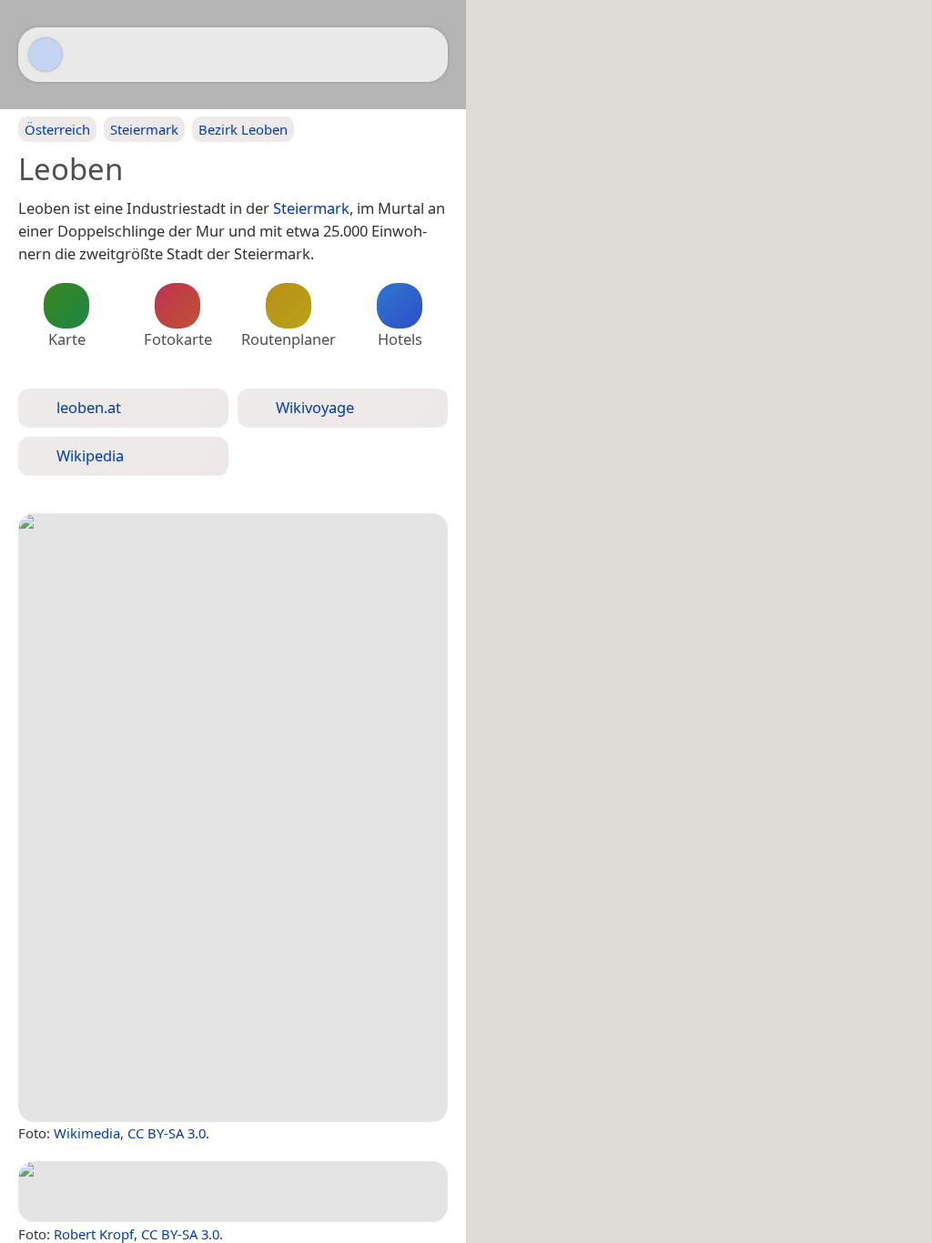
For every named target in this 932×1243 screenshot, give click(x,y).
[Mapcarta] (45, 54)
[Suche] (425, 54)
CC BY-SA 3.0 (166, 1133)
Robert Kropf (94, 1234)
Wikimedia (87, 1133)
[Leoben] (233, 817)
